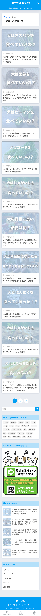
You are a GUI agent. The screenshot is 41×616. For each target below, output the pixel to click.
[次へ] (26, 400)
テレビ (17, 426)
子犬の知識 (32, 429)
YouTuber (13, 422)
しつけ (5, 426)
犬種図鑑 (6, 587)
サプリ (11, 426)
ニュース (33, 426)
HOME (21, 601)
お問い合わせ (12, 605)
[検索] (37, 409)
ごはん (33, 422)
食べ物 (29, 436)
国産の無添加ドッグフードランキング (20, 8)
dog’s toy (20, 614)
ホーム (34, 614)
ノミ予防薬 (6, 429)
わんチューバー (8, 570)
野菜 (24, 436)
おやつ (27, 422)
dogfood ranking (7, 614)
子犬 (25, 429)
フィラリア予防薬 (16, 429)
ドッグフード (25, 426)
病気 (9, 436)
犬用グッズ (29, 433)
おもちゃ (20, 422)
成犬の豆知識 (11, 433)
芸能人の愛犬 (16, 436)
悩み (4, 433)
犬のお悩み (7, 578)
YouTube (5, 422)
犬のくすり (21, 433)
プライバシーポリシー (26, 605)
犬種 (4, 436)
